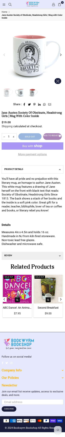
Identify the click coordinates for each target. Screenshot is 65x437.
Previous (4, 54)
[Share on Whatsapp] (44, 104)
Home (4, 12)
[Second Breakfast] (48, 289)
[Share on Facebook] (24, 104)
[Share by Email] (49, 104)
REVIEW (8, 255)
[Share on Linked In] (39, 104)
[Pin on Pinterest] (34, 104)
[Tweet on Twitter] (29, 104)
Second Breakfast (48, 307)
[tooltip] (59, 135)
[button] (52, 136)
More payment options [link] (32, 154)
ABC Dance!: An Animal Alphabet (17, 307)
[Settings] (53, 4)
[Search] (10, 4)
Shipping (7, 126)
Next (60, 54)
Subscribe (9, 409)
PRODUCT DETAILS (13, 169)
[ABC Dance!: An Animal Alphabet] (17, 289)
